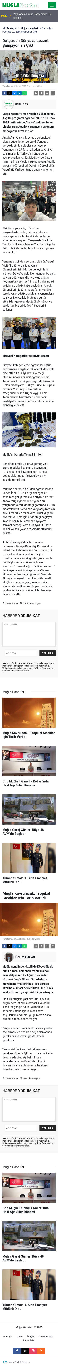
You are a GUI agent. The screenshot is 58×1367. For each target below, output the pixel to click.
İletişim (30, 1336)
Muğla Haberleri (29, 28)
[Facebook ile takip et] (17, 1351)
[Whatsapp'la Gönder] (24, 93)
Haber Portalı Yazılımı (19, 1362)
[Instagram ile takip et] (33, 1351)
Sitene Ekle (28, 1340)
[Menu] (52, 5)
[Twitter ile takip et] (25, 1351)
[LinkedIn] (19, 93)
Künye (20, 1336)
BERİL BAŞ (21, 104)
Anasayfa (11, 28)
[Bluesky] (14, 93)
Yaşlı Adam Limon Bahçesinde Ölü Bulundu (32, 16)
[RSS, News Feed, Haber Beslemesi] (41, 1351)
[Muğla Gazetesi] (20, 4)
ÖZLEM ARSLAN (25, 957)
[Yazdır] (36, 93)
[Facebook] (4, 93)
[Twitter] (9, 93)
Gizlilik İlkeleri (45, 1336)
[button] (41, 93)
